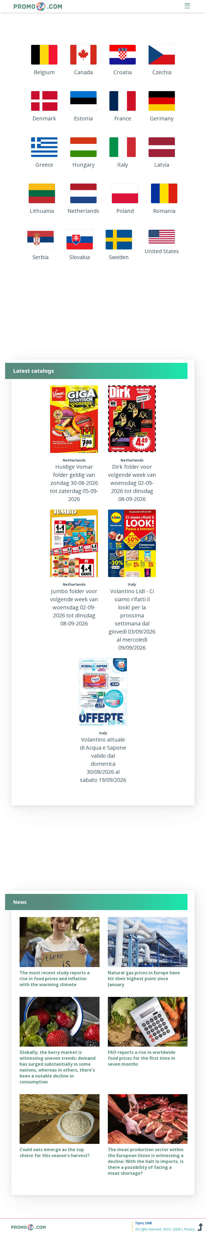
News (20, 902)
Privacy (189, 1229)
